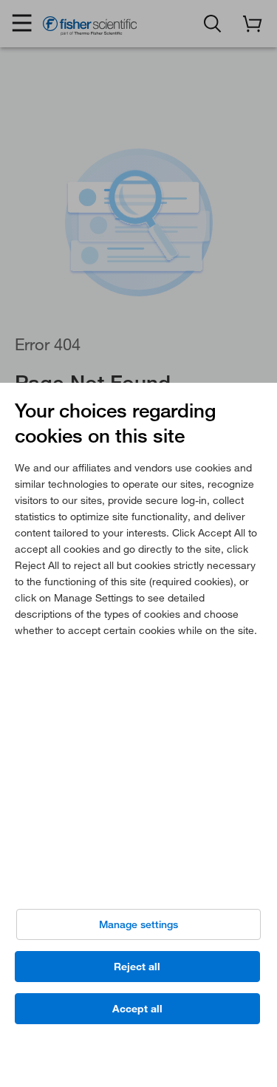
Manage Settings (138, 924)
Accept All (137, 1008)
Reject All (137, 966)
